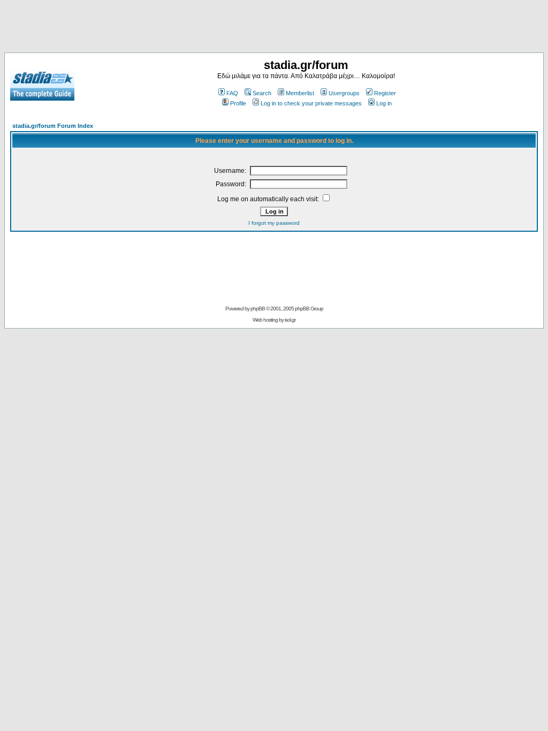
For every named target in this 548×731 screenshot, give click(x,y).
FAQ (232, 93)
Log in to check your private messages (311, 103)
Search (262, 93)
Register (385, 93)
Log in (384, 103)
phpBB (257, 308)
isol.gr (290, 320)
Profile (238, 103)
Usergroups (344, 93)
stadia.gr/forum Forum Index (52, 126)
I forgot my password (274, 223)
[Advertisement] (274, 28)
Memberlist (300, 93)
